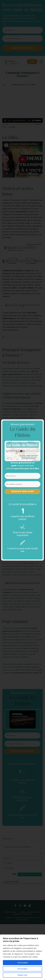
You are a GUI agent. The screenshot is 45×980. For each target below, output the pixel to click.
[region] (22, 957)
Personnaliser (22, 969)
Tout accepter (22, 962)
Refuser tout (22, 975)
